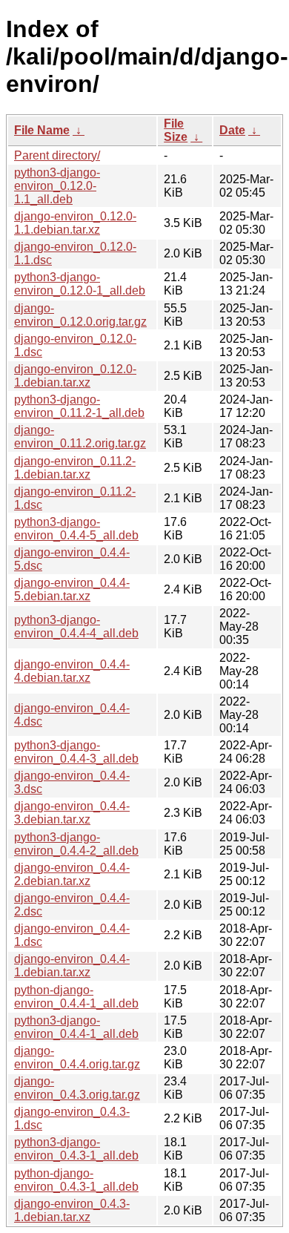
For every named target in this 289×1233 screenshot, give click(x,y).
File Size (175, 130)
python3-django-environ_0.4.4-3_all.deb (76, 752)
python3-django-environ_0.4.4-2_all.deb (76, 844)
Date (232, 130)
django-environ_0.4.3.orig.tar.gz (77, 1088)
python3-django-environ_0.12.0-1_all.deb (79, 284)
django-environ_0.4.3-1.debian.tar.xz (72, 1210)
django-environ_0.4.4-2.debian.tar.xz (72, 874)
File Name (42, 130)
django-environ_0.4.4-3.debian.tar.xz (72, 813)
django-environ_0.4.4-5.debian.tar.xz (72, 589)
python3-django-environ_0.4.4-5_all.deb (76, 529)
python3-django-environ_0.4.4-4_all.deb (76, 626)
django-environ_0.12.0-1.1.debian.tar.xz (75, 223)
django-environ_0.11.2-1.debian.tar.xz (75, 468)
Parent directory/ (57, 155)
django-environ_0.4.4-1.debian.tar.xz (72, 966)
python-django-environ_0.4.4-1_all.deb (76, 997)
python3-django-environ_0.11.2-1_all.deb (79, 406)
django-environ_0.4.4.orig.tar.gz (77, 1058)
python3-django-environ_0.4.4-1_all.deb (76, 1027)
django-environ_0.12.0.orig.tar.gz (80, 315)
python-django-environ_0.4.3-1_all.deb (76, 1180)
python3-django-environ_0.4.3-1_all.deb (76, 1149)
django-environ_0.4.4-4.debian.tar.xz (72, 671)
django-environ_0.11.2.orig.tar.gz (80, 437)
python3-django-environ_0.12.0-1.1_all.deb (57, 186)
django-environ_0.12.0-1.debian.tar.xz (75, 376)
